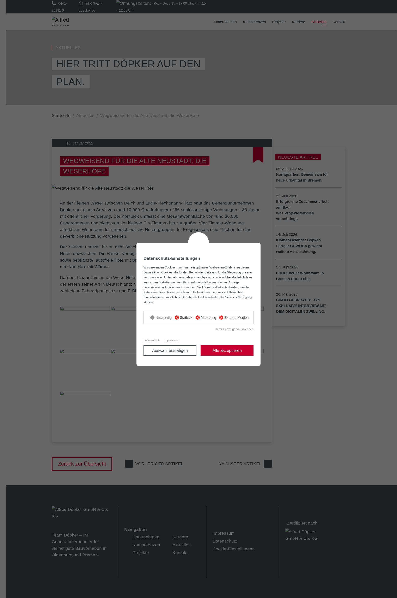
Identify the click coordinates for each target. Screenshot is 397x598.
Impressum (171, 340)
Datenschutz (152, 340)
